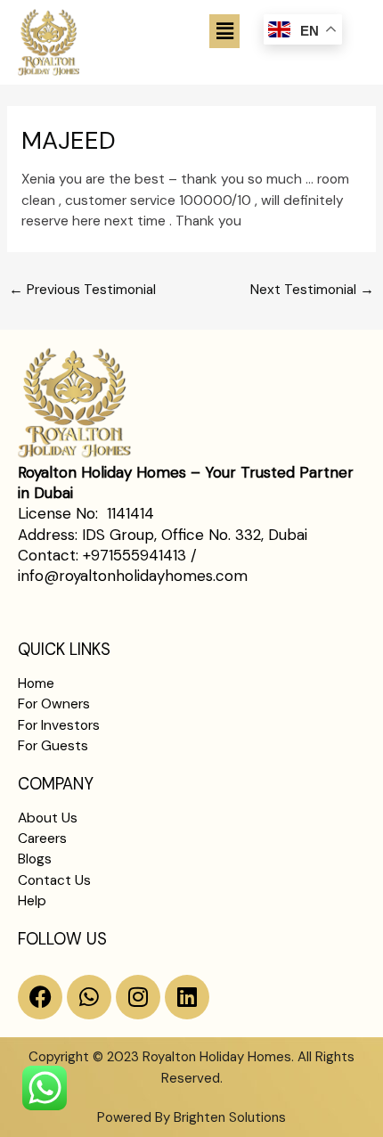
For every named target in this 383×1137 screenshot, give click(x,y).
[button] (224, 31)
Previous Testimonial (82, 290)
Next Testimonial (312, 290)
